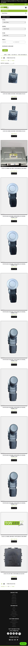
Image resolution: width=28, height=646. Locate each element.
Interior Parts (14, 600)
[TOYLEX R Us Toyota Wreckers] (5, 7)
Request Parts (14, 603)
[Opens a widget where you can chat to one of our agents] (23, 643)
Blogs (14, 610)
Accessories (14, 601)
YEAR (3, 33)
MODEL (4, 26)
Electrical (14, 54)
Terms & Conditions (14, 614)
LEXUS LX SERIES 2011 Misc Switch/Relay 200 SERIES (14, 168)
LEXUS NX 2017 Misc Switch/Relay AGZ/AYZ (14, 573)
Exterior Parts (14, 598)
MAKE (3, 19)
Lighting (14, 594)
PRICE (3, 39)
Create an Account (10, 4)
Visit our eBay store (14, 629)
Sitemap (14, 616)
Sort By (2, 63)
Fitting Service (14, 620)
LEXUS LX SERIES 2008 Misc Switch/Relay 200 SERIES (14, 536)
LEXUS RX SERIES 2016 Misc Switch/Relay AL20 (14, 93)
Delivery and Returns (14, 622)
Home (5, 54)
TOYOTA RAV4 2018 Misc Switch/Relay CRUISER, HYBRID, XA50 (14, 217)
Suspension (14, 597)
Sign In (2, 4)
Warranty (14, 623)
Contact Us (14, 626)
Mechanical (14, 595)
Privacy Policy (14, 613)
